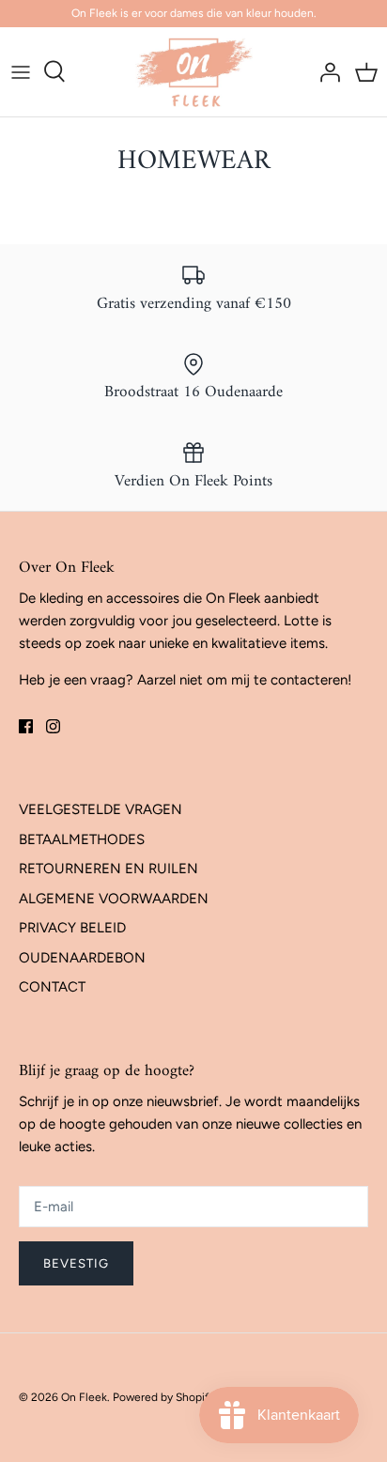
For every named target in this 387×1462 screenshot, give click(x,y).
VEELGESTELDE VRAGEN (100, 809)
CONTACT (52, 986)
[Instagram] (53, 726)
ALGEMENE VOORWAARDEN (114, 898)
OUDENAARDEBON (82, 957)
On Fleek (84, 1397)
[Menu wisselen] (20, 71)
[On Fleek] (194, 72)
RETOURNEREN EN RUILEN (108, 868)
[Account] (325, 71)
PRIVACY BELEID (72, 927)
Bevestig (76, 1263)
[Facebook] (26, 726)
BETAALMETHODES (82, 839)
